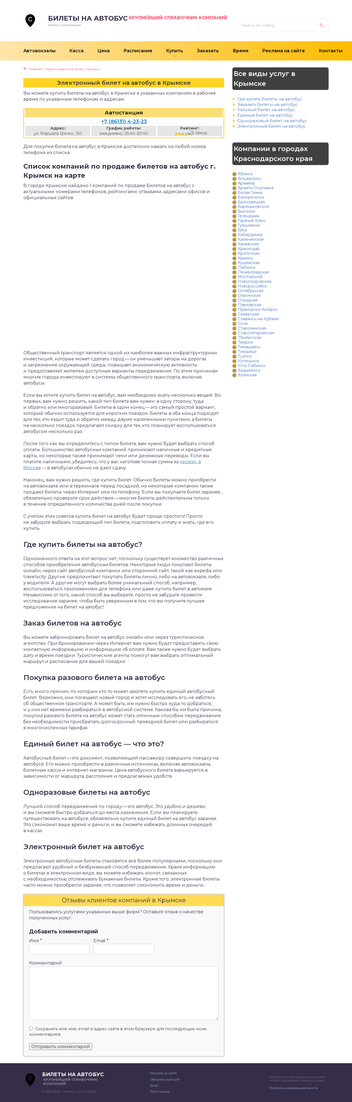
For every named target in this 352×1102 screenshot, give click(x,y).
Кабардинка (250, 234)
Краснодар (249, 248)
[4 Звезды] (186, 134)
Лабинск (246, 267)
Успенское (248, 360)
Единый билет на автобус (265, 115)
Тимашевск (249, 346)
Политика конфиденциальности (293, 1088)
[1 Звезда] (176, 134)
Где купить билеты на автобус (269, 99)
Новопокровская (254, 281)
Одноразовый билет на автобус (272, 120)
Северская (248, 314)
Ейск (242, 229)
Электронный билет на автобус (271, 126)
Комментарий (45, 963)
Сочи (243, 323)
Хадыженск (249, 370)
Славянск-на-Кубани (258, 318)
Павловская (249, 304)
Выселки (246, 211)
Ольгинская (249, 295)
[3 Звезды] (183, 134)
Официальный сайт (165, 1079)
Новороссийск (252, 286)
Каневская (248, 244)
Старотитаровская (256, 332)
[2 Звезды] (179, 134)
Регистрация (160, 1091)
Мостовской (250, 276)
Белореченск (251, 197)
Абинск (245, 173)
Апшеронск (249, 178)
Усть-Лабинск (251, 365)
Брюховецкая (251, 201)
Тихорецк (247, 351)
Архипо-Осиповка (255, 187)
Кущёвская (249, 262)
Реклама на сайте (163, 1073)
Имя (35, 940)
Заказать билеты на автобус (267, 104)
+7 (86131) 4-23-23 (124, 122)
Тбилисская (249, 337)
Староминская (252, 328)
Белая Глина (250, 192)
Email (101, 940)
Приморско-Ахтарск (258, 309)
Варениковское (253, 206)
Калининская (251, 239)
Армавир (246, 183)
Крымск (245, 258)
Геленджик (249, 215)
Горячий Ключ (251, 220)
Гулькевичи (249, 225)
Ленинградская (253, 272)
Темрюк (245, 342)
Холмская (247, 374)
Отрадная (247, 300)
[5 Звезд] (197, 133)
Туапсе (245, 356)
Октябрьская (250, 290)
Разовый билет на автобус (266, 109)
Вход (154, 1085)
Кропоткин (249, 253)
